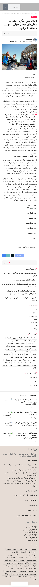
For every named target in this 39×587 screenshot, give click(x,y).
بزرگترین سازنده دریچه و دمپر (27, 515)
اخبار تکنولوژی (32, 213)
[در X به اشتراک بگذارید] (29, 34)
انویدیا (34, 340)
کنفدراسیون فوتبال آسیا (29, 365)
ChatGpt (33, 338)
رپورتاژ (35, 381)
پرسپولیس (20, 362)
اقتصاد (35, 309)
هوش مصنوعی (32, 360)
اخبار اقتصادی (32, 218)
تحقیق (17, 343)
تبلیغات (23, 343)
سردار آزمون (8, 349)
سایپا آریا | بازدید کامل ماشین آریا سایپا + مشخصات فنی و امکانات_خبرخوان (26, 402)
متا (35, 357)
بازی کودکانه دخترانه (21, 495)
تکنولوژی (34, 16)
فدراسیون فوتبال (11, 351)
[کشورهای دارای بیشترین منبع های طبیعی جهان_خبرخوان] (7, 425)
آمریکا (20, 338)
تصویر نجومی (9, 343)
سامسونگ (21, 349)
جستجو (6, 262)
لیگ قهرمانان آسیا (18, 354)
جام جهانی (20, 346)
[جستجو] (5, 7)
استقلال (9, 338)
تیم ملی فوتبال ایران (30, 346)
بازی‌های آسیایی (32, 343)
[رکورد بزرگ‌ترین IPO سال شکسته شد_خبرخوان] (7, 414)
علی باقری (29, 39)
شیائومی (20, 351)
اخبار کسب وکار (32, 208)
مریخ (30, 357)
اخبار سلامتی (32, 233)
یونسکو (20, 247)
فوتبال (34, 354)
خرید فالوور (33, 377)
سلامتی (35, 319)
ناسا (12, 357)
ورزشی (35, 328)
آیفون (14, 338)
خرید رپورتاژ (33, 385)
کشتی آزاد (7, 362)
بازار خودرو (15, 340)
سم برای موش (32, 510)
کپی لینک (12, 365)
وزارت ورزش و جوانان (10, 360)
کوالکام (19, 365)
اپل (29, 340)
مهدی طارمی (18, 357)
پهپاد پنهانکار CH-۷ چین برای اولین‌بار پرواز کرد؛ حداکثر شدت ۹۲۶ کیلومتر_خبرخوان (26, 435)
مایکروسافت (7, 354)
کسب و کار (34, 325)
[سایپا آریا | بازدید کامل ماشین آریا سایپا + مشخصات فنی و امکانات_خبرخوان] (7, 401)
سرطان (34, 351)
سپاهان (27, 351)
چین (14, 362)
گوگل (34, 368)
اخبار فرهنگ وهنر (31, 223)
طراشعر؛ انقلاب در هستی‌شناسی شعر (24, 280)
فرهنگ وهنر (34, 322)
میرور (28, 101)
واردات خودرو (22, 360)
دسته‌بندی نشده (33, 316)
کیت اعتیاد (28, 500)
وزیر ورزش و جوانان (30, 362)
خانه (36, 13)
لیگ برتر (28, 354)
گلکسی (5, 365)
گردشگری (26, 247)
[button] (25, 34)
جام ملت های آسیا (10, 346)
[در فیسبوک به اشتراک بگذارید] (32, 34)
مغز (26, 357)
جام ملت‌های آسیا (31, 349)
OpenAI (26, 338)
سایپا (15, 349)
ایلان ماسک (23, 340)
